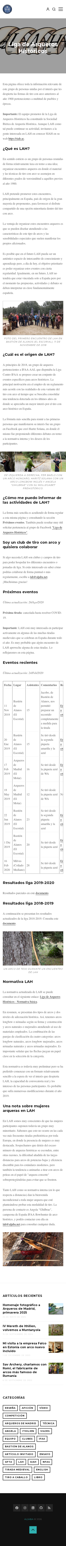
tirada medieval (17, 1469)
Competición (15, 1415)
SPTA (8, 1461)
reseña (10, 1408)
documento (42, 893)
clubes (27, 1438)
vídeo (43, 1408)
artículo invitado (19, 1454)
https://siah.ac (16, 138)
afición (27, 1408)
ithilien (28, 1431)
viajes (45, 1431)
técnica (48, 1423)
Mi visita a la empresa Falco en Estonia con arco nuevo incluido (24, 1347)
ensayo (45, 1454)
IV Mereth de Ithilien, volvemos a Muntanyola (21, 1328)
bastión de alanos (19, 1446)
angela (10, 1431)
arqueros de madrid (20, 1423)
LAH (21, 1461)
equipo (10, 1438)
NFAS (46, 1461)
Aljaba (29, 1519)
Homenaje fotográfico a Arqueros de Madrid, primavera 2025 (21, 1308)
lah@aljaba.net (38, 577)
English (42, 1469)
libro (38, 1477)
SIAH (33, 1461)
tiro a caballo (16, 1477)
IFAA (42, 1438)
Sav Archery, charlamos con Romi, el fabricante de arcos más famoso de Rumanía (25, 1370)
